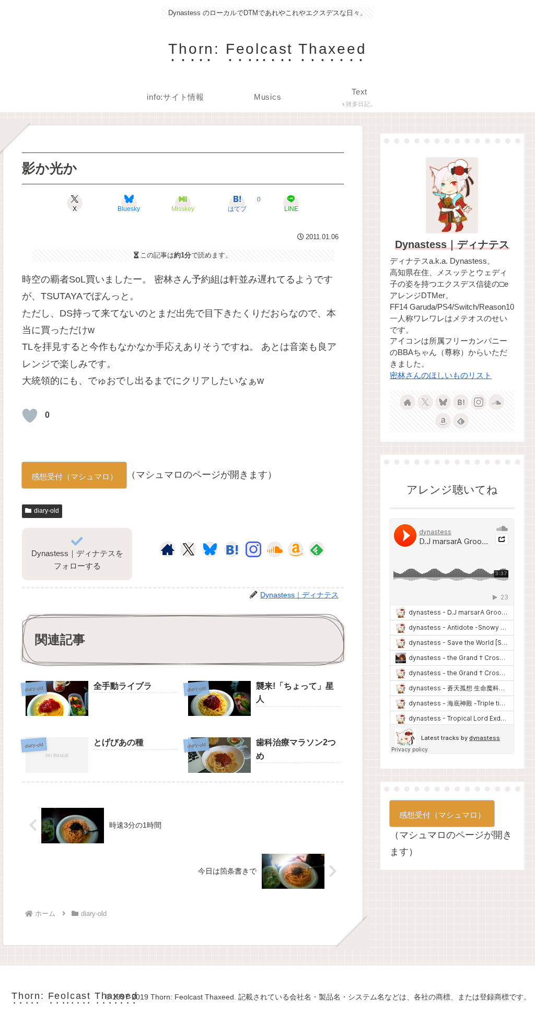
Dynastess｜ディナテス (452, 244)
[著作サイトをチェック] (167, 549)
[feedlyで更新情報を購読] (316, 549)
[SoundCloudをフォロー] (274, 549)
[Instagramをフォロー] (253, 549)
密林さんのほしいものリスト (441, 375)
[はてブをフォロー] (232, 549)
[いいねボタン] (30, 415)
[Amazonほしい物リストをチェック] (295, 549)
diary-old (46, 510)
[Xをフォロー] (188, 549)
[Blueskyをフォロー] (210, 549)
